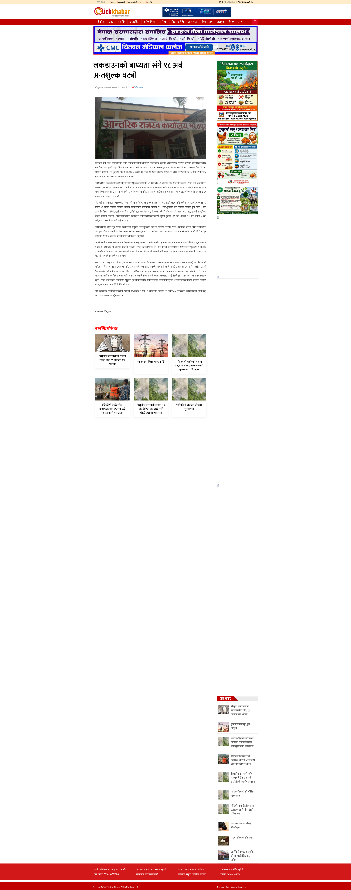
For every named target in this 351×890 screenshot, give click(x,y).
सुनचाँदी (149, 2)
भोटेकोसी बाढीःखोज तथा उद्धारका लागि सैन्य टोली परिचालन (242, 810)
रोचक (231, 22)
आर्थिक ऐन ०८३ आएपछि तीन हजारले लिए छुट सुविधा (242, 856)
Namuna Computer (238, 887)
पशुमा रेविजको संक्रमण (241, 838)
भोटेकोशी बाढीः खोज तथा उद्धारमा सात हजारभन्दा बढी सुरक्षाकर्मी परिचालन (189, 365)
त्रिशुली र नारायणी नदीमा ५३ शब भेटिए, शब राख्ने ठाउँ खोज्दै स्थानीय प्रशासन (151, 409)
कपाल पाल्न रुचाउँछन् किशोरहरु (241, 826)
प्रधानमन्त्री (121, 2)
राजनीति (121, 22)
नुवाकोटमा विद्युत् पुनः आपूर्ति (151, 361)
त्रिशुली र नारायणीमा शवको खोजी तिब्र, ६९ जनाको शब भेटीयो (112, 360)
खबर (111, 22)
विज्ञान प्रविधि (178, 22)
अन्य (240, 22)
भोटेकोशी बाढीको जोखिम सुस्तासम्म (189, 407)
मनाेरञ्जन (163, 22)
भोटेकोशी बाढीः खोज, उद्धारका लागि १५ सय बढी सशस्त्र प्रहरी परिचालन (112, 409)
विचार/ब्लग (207, 22)
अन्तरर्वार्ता (192, 22)
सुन (143, 2)
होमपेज (100, 22)
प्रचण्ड (113, 2)
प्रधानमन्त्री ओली (133, 2)
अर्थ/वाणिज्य (149, 22)
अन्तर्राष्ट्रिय (134, 22)
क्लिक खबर (138, 87)
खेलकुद (220, 22)
